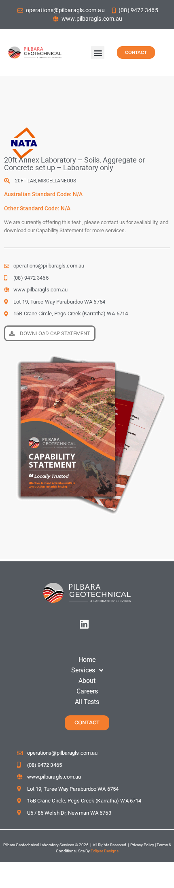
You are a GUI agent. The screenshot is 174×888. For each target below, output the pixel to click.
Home (87, 659)
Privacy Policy (141, 845)
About (87, 681)
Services (83, 670)
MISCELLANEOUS (57, 181)
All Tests (87, 702)
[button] (97, 52)
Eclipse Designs (105, 851)
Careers (87, 691)
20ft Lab (25, 181)
